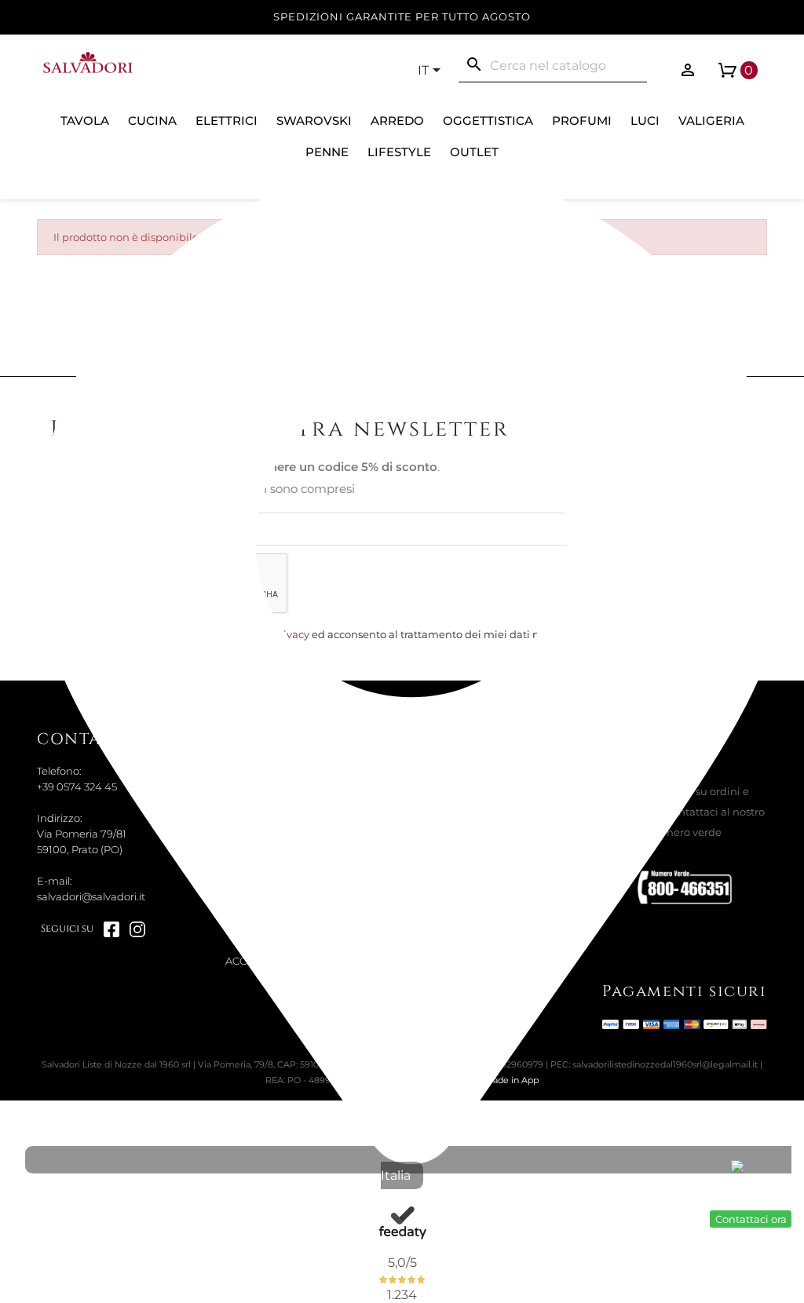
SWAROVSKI (314, 120)
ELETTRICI (227, 120)
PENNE (327, 151)
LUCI (645, 120)
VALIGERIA (711, 120)
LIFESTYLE (399, 151)
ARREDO (397, 120)
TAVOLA (84, 120)
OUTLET (474, 151)
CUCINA (152, 120)
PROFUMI (582, 120)
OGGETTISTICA (488, 120)
